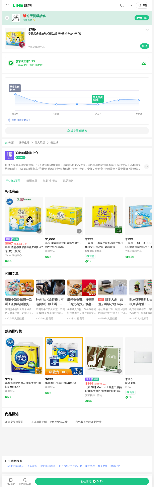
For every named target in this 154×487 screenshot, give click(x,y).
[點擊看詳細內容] (24, 216)
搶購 (144, 46)
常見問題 (102, 466)
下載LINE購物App (14, 466)
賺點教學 (90, 466)
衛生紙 (54, 142)
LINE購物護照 (47, 466)
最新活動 (32, 466)
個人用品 (40, 142)
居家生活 (24, 142)
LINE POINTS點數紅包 (70, 466)
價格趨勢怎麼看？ (21, 119)
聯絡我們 (115, 466)
